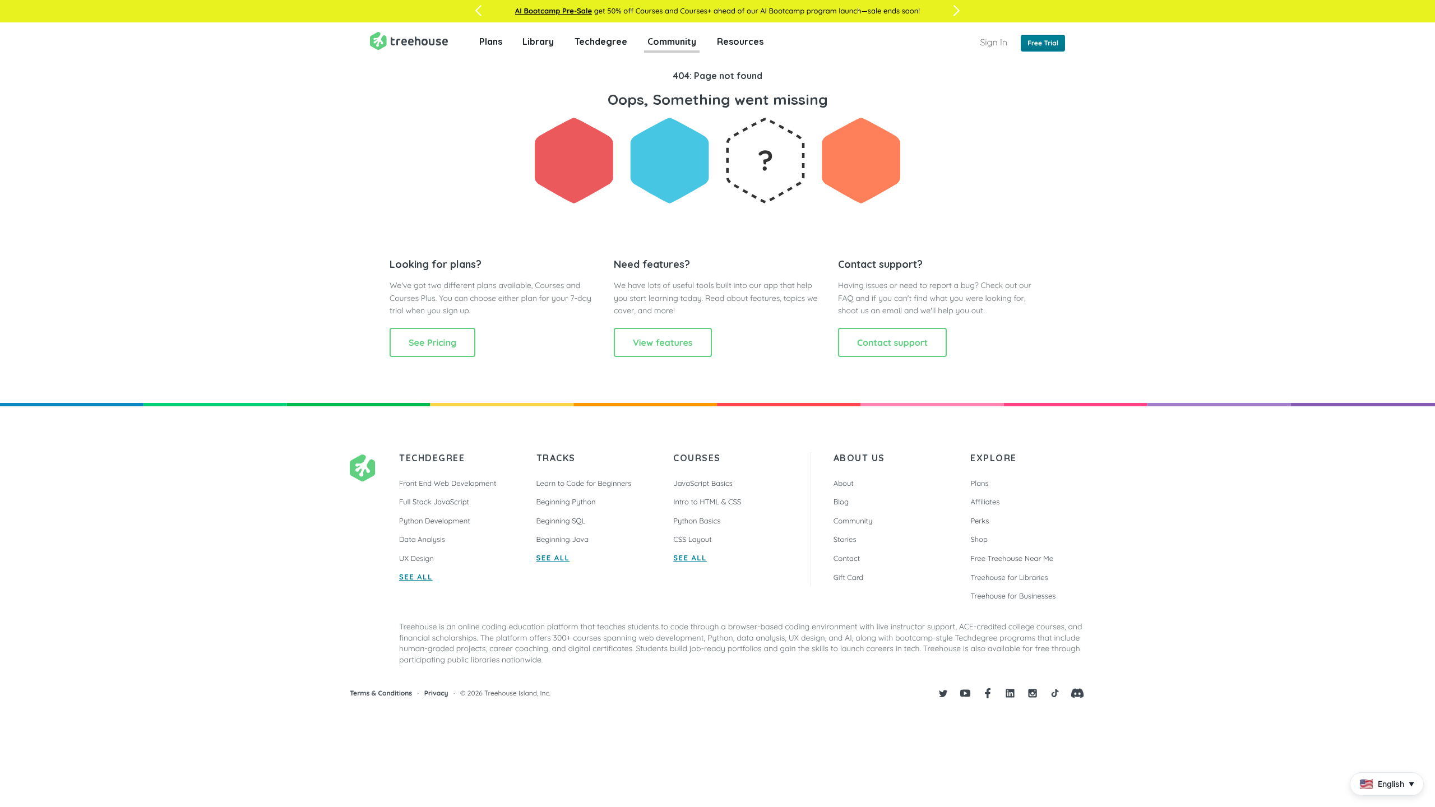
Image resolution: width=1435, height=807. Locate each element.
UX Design (416, 558)
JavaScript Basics (703, 483)
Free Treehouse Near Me (1011, 558)
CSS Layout (692, 539)
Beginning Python (566, 502)
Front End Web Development (447, 483)
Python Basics (696, 521)
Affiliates (984, 502)
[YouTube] (965, 693)
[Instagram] (1032, 693)
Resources (740, 41)
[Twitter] (943, 693)
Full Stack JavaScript (434, 502)
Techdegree (601, 41)
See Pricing (432, 342)
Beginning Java (562, 539)
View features (663, 342)
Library (538, 41)
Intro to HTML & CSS (707, 502)
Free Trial (1042, 43)
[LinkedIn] (1010, 693)
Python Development (434, 521)
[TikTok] (1055, 693)
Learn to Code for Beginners (584, 483)
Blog (841, 502)
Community (671, 41)
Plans (490, 41)
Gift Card (848, 577)
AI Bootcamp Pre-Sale (553, 11)
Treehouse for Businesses (1013, 596)
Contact (847, 558)
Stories (845, 539)
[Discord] (1077, 693)
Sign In (993, 42)
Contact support (892, 342)
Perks (979, 521)
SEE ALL (416, 577)
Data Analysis (422, 539)
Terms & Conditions (381, 693)
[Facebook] (988, 693)
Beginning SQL (561, 521)
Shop (978, 539)
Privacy (436, 693)
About (844, 483)
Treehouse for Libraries (1009, 577)
